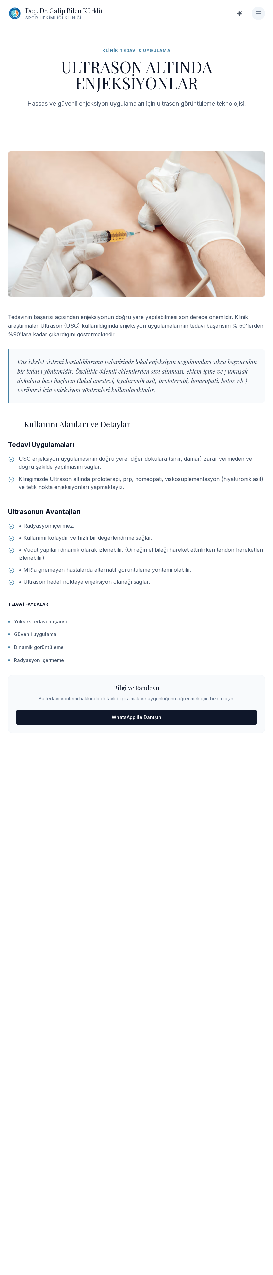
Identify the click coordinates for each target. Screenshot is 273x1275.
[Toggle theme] (239, 13)
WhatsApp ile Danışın (136, 717)
